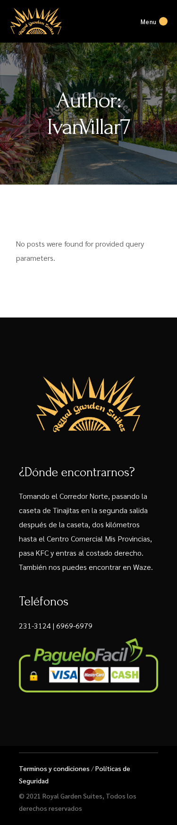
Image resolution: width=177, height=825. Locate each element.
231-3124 (35, 625)
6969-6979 (74, 625)
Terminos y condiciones (54, 768)
